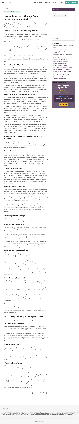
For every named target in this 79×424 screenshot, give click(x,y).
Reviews (41, 2)
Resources (47, 2)
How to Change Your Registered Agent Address (62, 72)
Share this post (7, 393)
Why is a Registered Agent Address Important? (62, 51)
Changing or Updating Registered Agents (12, 11)
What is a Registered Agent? (60, 49)
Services (35, 2)
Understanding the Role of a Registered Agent (63, 46)
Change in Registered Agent (60, 59)
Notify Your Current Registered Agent (62, 67)
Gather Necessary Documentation (61, 69)
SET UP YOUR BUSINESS (71, 2)
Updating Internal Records (59, 76)
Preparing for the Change (59, 63)
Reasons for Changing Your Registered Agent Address (62, 55)
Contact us (53, 2)
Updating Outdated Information (61, 61)
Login (61, 2)
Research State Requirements (60, 65)
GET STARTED (63, 104)
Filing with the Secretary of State (61, 74)
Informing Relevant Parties (59, 78)
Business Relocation (58, 57)
